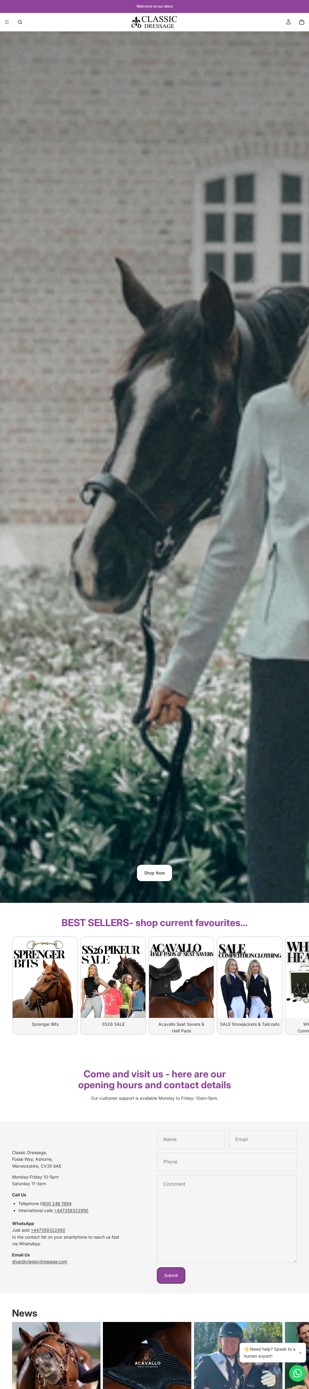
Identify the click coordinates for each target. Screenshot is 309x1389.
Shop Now (154, 872)
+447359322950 (71, 1210)
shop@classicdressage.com (39, 1261)
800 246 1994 (57, 1203)
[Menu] (7, 22)
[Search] (20, 22)
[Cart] (301, 22)
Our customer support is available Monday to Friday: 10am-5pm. (154, 1098)
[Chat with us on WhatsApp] (297, 1373)
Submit (171, 1275)
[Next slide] (290, 985)
